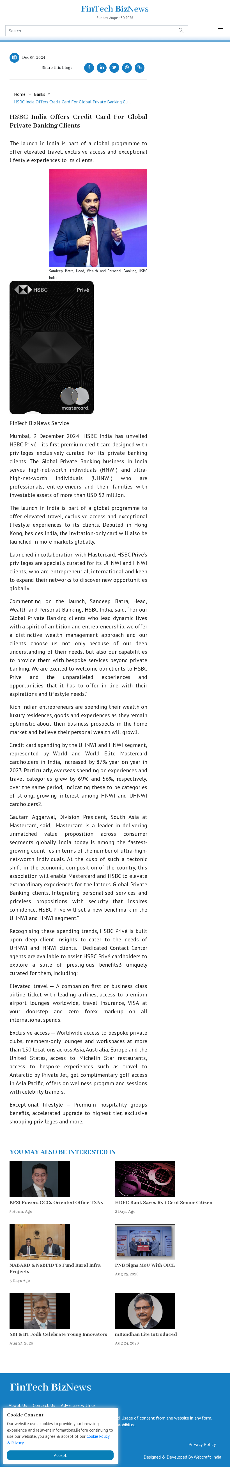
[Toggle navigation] (221, 30)
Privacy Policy (202, 1444)
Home (20, 94)
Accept (60, 1455)
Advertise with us (78, 1405)
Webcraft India (207, 1457)
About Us (18, 1405)
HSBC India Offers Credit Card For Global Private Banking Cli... (72, 102)
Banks (39, 94)
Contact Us (44, 1405)
